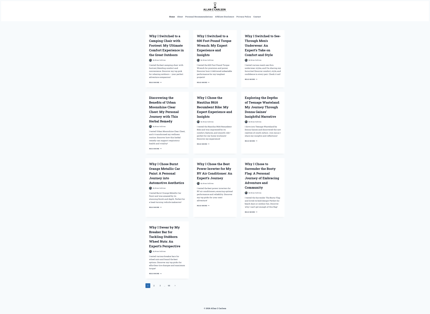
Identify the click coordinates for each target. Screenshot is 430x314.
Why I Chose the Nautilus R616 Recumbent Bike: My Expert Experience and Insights (214, 107)
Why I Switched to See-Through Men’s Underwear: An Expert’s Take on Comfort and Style (263, 45)
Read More (155, 82)
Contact (257, 16)
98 (169, 285)
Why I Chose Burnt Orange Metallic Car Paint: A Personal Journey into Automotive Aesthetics (166, 173)
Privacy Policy (243, 16)
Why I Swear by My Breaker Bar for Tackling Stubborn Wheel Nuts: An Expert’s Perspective (164, 236)
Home (172, 16)
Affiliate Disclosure (224, 16)
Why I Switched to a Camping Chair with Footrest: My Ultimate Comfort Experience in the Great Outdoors (166, 45)
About (180, 16)
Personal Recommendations (199, 16)
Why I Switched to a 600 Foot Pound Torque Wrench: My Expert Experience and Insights (214, 45)
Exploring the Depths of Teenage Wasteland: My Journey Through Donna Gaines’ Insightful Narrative (262, 107)
